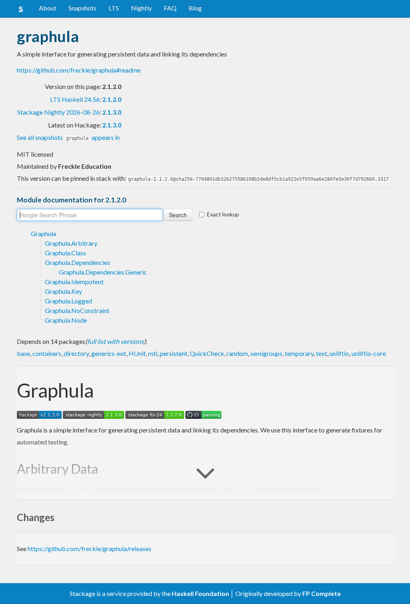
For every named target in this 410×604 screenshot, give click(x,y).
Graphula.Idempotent (74, 281)
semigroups (266, 353)
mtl (152, 353)
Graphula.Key (63, 291)
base (23, 353)
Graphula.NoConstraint (77, 310)
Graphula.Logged (68, 301)
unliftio (339, 353)
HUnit (137, 353)
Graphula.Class (65, 253)
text (321, 353)
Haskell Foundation (200, 593)
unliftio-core (369, 353)
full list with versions (115, 341)
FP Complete (321, 593)
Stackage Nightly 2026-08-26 (58, 112)
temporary (299, 353)
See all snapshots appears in (68, 137)
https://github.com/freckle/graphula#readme (79, 70)
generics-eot (108, 353)
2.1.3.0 (111, 112)
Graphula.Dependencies (77, 262)
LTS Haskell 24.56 (75, 99)
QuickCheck (207, 353)
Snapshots (82, 8)
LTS (114, 8)
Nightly (141, 8)
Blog (195, 8)
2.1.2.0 (111, 99)
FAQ (170, 8)
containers (46, 353)
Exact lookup (223, 214)
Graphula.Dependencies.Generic (103, 272)
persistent (173, 353)
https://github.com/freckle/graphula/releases (89, 548)
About (47, 8)
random (237, 353)
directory (76, 353)
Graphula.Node (66, 320)
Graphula (43, 233)
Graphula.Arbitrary (71, 243)
